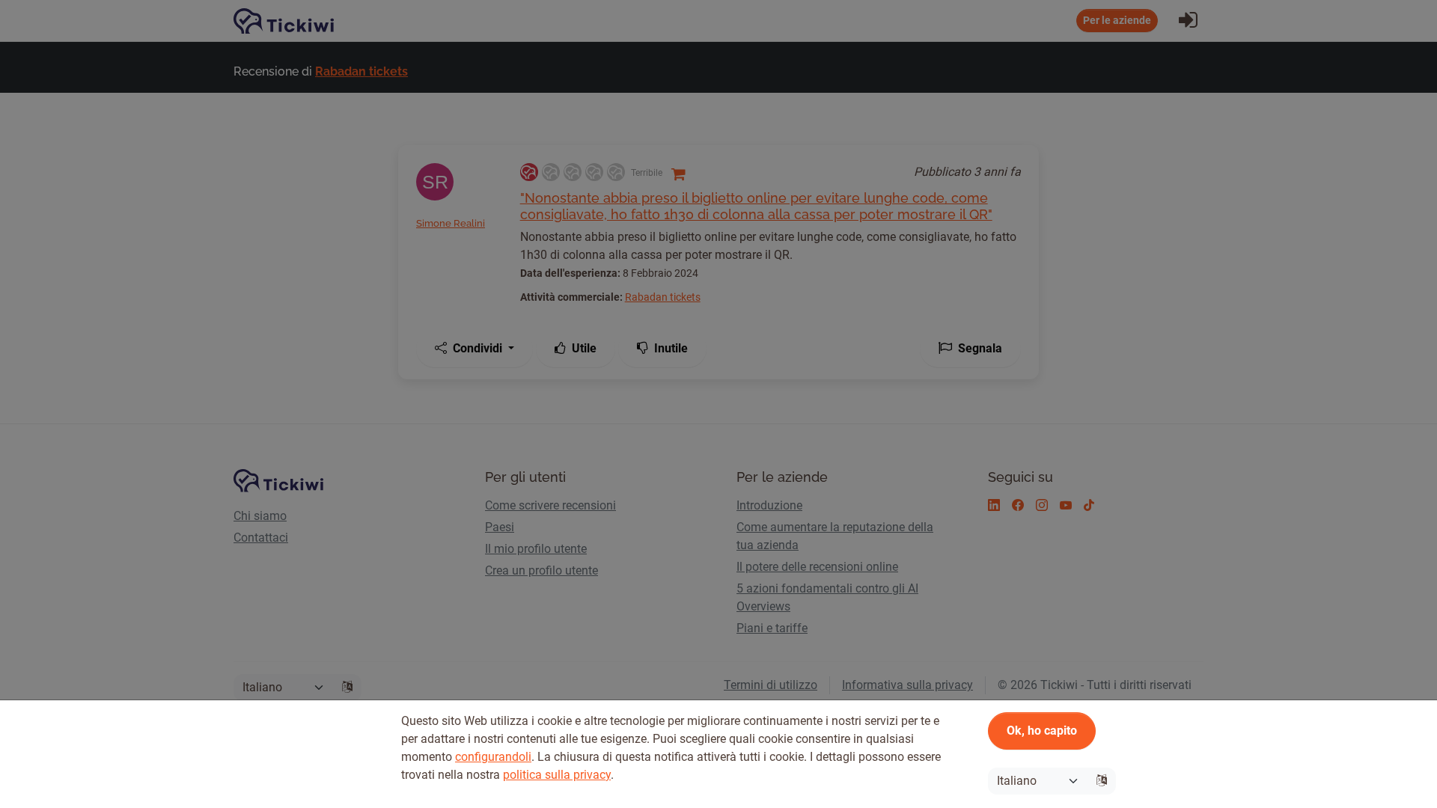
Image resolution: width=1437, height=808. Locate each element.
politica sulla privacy (557, 775)
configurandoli (493, 757)
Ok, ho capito (1042, 730)
